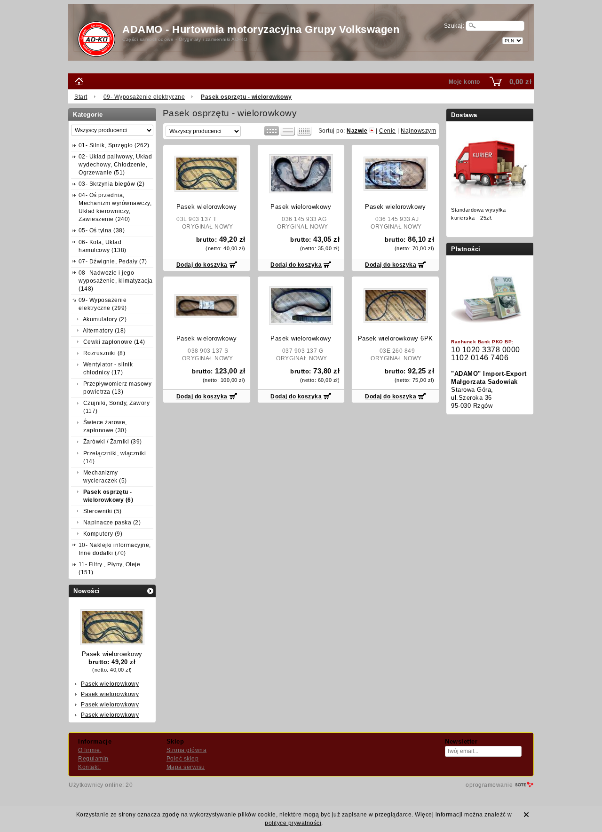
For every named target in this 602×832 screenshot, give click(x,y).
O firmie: (90, 750)
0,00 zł (520, 82)
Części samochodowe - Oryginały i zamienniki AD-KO (185, 39)
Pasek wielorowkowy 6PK (395, 338)
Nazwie (357, 130)
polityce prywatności (293, 823)
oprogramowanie (489, 785)
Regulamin (93, 758)
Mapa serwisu (185, 767)
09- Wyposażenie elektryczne (144, 97)
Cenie (387, 130)
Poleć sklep (182, 758)
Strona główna (186, 750)
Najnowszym (418, 130)
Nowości (86, 590)
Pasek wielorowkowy (112, 654)
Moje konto (464, 82)
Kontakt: (89, 767)
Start (80, 97)
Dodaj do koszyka (202, 264)
